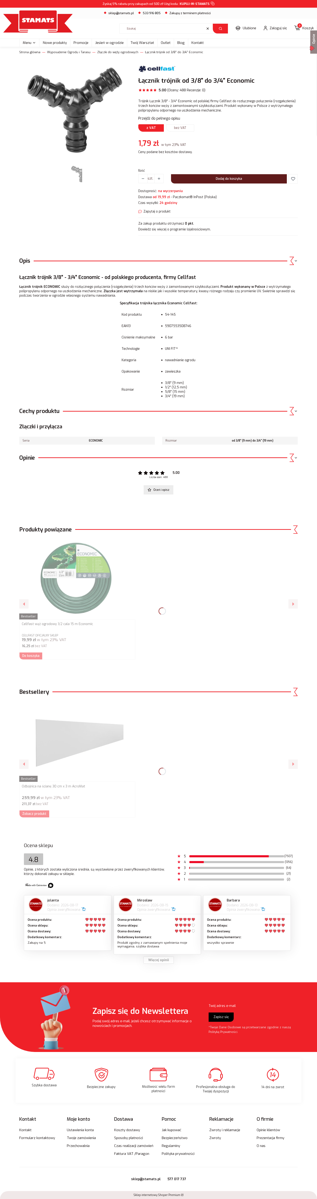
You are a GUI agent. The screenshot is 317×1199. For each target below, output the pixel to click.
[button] (220, 28)
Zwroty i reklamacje (224, 1130)
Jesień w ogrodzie (109, 42)
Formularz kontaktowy (37, 1138)
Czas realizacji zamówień (133, 1145)
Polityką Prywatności (223, 1032)
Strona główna (29, 52)
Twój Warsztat (142, 42)
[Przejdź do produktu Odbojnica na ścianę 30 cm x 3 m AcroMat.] (77, 741)
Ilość (141, 170)
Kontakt (197, 42)
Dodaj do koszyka (229, 179)
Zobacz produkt (34, 814)
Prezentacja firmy (270, 1138)
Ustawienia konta (80, 1130)
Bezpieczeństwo (175, 1138)
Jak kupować (171, 1130)
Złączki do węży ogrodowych (117, 52)
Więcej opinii (158, 960)
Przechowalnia (78, 1145)
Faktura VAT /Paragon (131, 1153)
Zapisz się (221, 1017)
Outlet (166, 42)
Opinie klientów (268, 1130)
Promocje (81, 42)
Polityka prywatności (178, 1153)
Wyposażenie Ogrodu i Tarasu (69, 52)
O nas (261, 1145)
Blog (181, 42)
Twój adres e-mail (222, 1006)
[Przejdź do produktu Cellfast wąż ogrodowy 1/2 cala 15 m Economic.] (77, 579)
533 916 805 (152, 13)
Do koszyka (30, 656)
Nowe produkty (55, 42)
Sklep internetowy (156, 1195)
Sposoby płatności (128, 1138)
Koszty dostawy (127, 1130)
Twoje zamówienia (81, 1138)
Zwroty (215, 1138)
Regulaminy (171, 1145)
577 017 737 (177, 1179)
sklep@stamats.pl (121, 13)
